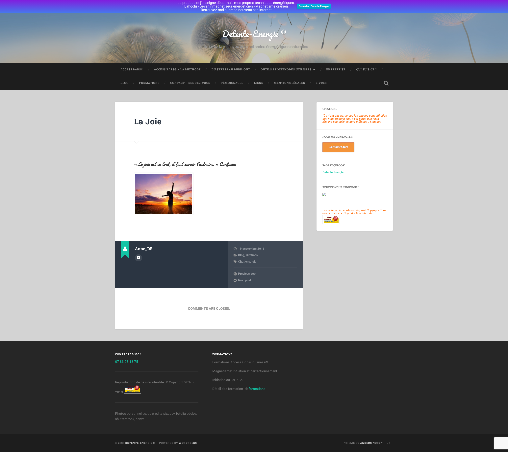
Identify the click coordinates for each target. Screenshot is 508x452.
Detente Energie (332, 172)
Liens (258, 83)
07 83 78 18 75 (126, 362)
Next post (244, 280)
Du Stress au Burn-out (231, 69)
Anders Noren (371, 442)
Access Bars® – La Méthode (177, 69)
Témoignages (232, 83)
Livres (321, 83)
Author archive (138, 257)
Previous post (247, 273)
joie (254, 261)
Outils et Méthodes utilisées (286, 69)
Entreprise (335, 69)
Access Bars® (131, 69)
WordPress (188, 442)
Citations (252, 255)
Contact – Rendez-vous (190, 83)
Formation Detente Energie (314, 6)
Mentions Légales (289, 83)
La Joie (147, 121)
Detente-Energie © (254, 34)
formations (257, 389)
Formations (149, 83)
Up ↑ (390, 442)
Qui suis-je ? (366, 69)
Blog (124, 83)
